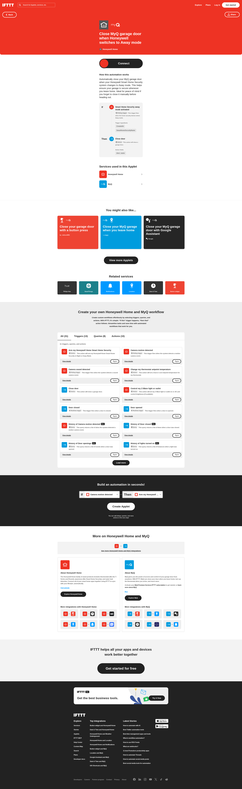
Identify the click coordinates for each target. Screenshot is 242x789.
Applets (76, 734)
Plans (208, 5)
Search (76, 750)
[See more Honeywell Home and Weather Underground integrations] (108, 613)
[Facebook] (134, 779)
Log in (217, 5)
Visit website (64, 588)
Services (77, 725)
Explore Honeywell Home (73, 594)
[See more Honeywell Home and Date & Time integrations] (89, 613)
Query (73, 427)
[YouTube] (150, 779)
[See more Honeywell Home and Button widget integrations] (69, 613)
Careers (87, 779)
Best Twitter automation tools (133, 729)
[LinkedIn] (139, 779)
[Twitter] (155, 779)
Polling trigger (137, 353)
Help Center (78, 742)
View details (66, 361)
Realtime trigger (76, 410)
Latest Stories (130, 721)
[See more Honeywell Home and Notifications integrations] (89, 624)
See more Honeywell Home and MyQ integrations (121, 551)
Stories (76, 729)
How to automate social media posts (136, 759)
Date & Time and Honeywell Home (102, 729)
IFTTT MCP (78, 738)
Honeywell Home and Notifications (102, 744)
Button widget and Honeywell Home (103, 725)
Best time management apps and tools (137, 734)
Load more (121, 463)
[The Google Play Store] (161, 726)
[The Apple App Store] (161, 721)
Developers (78, 779)
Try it (114, 361)
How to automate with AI (131, 725)
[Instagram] (145, 779)
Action (73, 353)
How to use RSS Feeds (131, 742)
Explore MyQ (133, 598)
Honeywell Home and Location (101, 740)
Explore (198, 5)
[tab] (64, 336)
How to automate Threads (132, 755)
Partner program (98, 779)
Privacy (117, 779)
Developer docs (79, 759)
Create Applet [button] (121, 506)
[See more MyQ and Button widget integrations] (134, 613)
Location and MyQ (96, 753)
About (124, 779)
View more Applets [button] (121, 260)
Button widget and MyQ (98, 749)
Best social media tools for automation (137, 763)
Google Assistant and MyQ (99, 757)
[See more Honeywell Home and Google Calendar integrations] (108, 624)
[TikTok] (161, 779)
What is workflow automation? (134, 738)
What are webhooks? (130, 746)
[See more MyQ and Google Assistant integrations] (172, 613)
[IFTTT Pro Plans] (103, 424)
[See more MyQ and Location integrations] (153, 613)
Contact (109, 779)
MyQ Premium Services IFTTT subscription (150, 585)
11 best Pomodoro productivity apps (136, 750)
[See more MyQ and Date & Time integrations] (134, 624)
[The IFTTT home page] (8, 5)
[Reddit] (166, 779)
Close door (120, 139)
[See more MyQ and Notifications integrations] (172, 624)
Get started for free (121, 668)
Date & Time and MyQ (97, 761)
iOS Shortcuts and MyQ (98, 765)
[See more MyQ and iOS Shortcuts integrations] (153, 624)
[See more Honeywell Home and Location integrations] (69, 624)
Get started (231, 5)
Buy (126, 592)
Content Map (78, 746)
